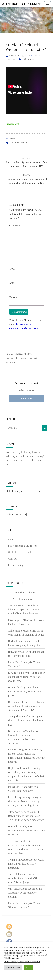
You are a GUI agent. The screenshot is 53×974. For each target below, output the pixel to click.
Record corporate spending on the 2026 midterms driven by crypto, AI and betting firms (25, 801)
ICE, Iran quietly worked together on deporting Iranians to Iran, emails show (26, 676)
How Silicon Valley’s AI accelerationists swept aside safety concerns (26, 830)
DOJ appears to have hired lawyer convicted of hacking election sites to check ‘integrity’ (26, 705)
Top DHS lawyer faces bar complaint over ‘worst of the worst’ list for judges (23, 878)
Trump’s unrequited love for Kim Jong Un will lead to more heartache (26, 863)
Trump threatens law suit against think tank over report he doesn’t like (26, 720)
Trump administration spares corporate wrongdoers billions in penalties (26, 179)
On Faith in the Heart (19, 552)
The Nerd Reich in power (21, 599)
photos (27, 353)
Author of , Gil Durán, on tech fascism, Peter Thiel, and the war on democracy (26, 815)
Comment (15, 225)
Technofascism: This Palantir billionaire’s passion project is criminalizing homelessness (24, 609)
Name (12, 268)
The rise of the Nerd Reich (22, 592)
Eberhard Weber (18, 142)
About (11, 539)
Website (13, 297)
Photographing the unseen (22, 545)
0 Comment (28, 59)
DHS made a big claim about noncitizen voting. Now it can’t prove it (24, 691)
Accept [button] (28, 967)
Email (12, 282)
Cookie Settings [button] (13, 967)
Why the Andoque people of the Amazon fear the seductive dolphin (25, 892)
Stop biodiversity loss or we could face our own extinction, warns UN (26, 162)
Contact (12, 558)
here (22, 460)
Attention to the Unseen (21, 4)
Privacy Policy (15, 565)
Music (12, 138)
